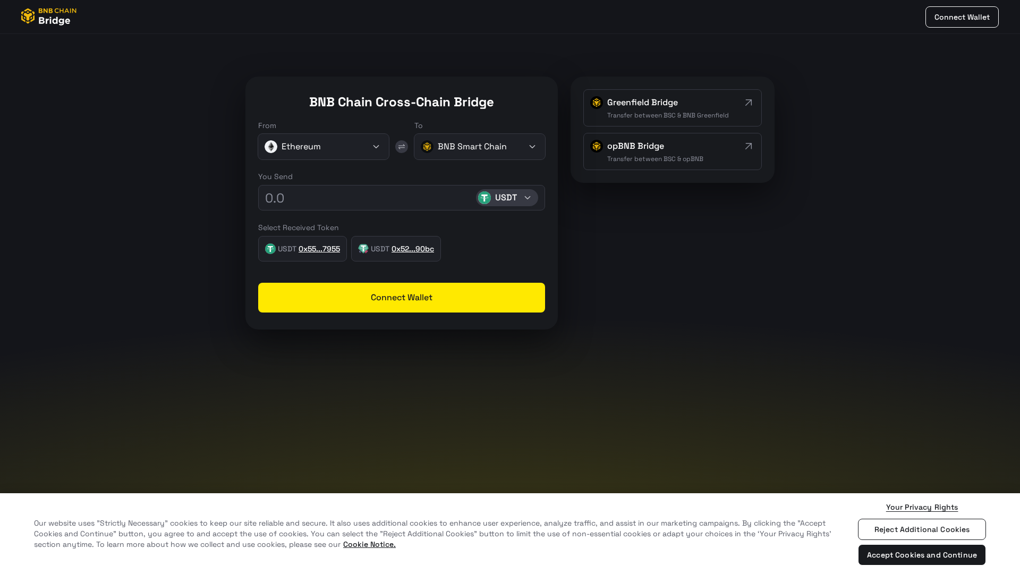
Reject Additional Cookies (922, 529)
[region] (510, 533)
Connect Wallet (962, 17)
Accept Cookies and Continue (922, 555)
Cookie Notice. (369, 544)
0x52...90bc (413, 248)
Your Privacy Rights (922, 507)
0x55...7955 (319, 248)
